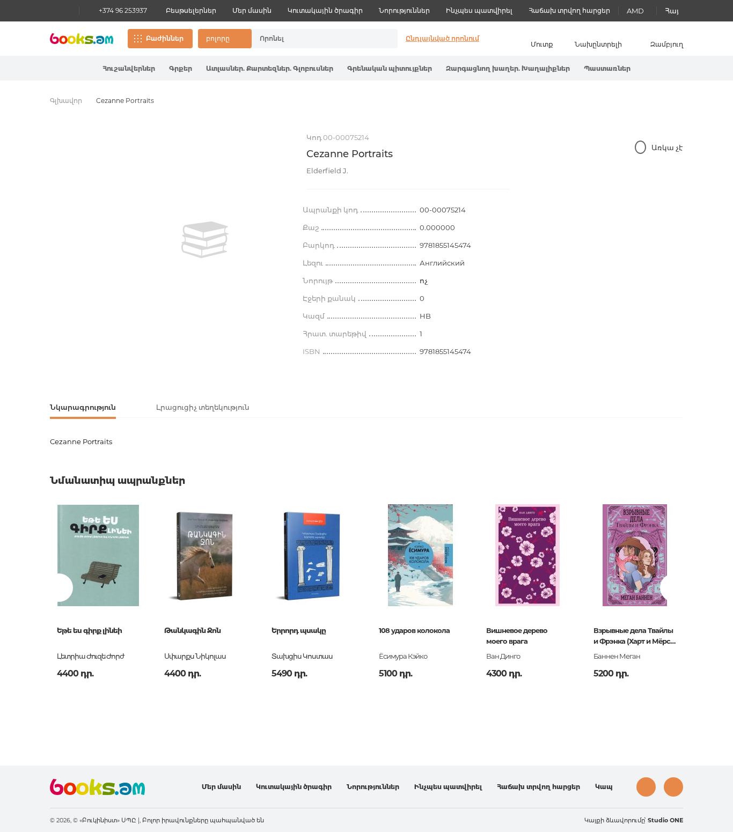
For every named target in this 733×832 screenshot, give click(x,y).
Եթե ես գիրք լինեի (89, 630)
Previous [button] (59, 587)
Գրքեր (180, 68)
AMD (635, 10)
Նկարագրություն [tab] (83, 407)
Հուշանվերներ (128, 68)
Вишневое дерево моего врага (516, 635)
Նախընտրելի (598, 44)
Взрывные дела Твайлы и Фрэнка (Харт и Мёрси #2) (634, 636)
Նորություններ (404, 10)
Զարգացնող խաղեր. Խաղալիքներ (508, 68)
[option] (205, 239)
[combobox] (313, 38)
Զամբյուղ (666, 44)
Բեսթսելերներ (191, 10)
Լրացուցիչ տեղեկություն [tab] (203, 407)
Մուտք (542, 44)
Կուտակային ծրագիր (325, 10)
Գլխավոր (66, 101)
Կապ (604, 787)
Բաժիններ (165, 38)
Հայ (672, 10)
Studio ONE (665, 820)
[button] (225, 38)
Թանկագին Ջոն (192, 630)
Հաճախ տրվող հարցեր (569, 10)
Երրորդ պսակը (299, 630)
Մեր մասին (252, 10)
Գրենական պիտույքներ (389, 68)
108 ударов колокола (414, 630)
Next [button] (674, 587)
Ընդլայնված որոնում (442, 38)
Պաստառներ (607, 68)
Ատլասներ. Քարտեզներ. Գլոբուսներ (269, 68)
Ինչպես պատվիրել (479, 10)
